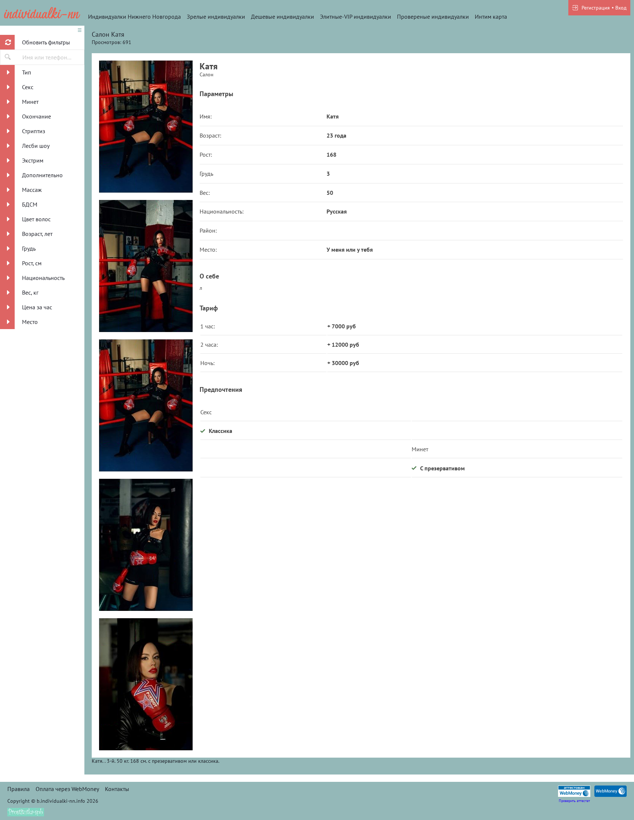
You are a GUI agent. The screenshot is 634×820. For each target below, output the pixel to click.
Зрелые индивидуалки (216, 16)
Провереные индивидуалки (433, 16)
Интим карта (491, 16)
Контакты (117, 788)
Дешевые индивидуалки (282, 16)
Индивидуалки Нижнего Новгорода (134, 16)
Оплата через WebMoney (67, 788)
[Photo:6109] (145, 127)
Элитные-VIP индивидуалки (355, 16)
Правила (18, 788)
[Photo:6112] (145, 684)
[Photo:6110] (145, 266)
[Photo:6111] (145, 545)
